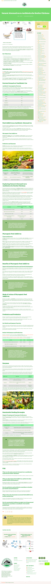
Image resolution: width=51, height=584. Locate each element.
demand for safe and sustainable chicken (10, 460)
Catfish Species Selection (42, 74)
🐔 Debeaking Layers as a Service (31, 572)
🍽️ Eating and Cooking (41, 119)
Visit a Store (16, 559)
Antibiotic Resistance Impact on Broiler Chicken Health (26, 535)
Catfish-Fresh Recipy (41, 79)
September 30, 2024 (5, 44)
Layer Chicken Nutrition (42, 97)
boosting (24, 192)
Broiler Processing (41, 55)
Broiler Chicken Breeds (42, 39)
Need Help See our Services (18, 560)
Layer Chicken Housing (42, 95)
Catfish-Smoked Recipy (41, 80)
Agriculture (40, 34)
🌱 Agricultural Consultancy (30, 570)
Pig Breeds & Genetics (41, 105)
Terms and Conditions (17, 568)
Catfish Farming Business (42, 65)
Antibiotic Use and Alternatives (7, 42)
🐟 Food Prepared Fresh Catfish (31, 560)
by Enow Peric (10, 44)
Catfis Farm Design (41, 57)
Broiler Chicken (40, 38)
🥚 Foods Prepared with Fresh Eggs (31, 559)
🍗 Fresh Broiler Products (30, 568)
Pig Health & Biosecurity (42, 109)
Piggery (39, 112)
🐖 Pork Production (29, 569)
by (13, 536)
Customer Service (16, 570)
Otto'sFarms (3, 582)
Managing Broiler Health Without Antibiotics (10, 535)
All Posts (21, 16)
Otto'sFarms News (41, 102)
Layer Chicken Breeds (41, 88)
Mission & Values (16, 566)
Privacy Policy (16, 567)
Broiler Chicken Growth (42, 41)
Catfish (39, 58)
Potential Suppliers (17, 569)
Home (18, 16)
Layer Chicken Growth (41, 91)
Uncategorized (40, 113)
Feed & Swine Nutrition (41, 82)
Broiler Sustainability (41, 56)
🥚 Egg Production (29, 567)
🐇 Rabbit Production (29, 571)
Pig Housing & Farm (41, 111)
